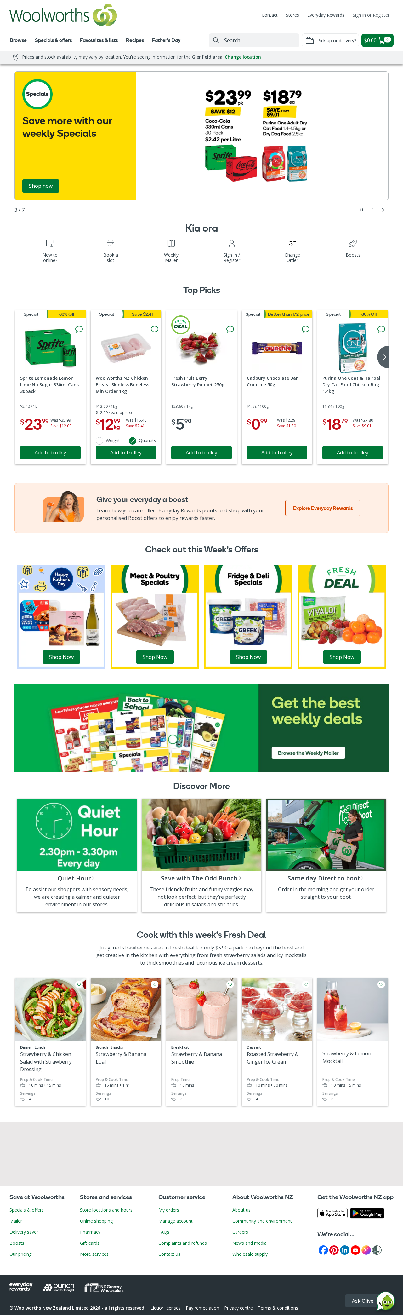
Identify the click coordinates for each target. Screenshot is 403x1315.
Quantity (147, 440)
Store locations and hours (106, 1210)
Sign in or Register (371, 15)
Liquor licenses (165, 1308)
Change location (243, 57)
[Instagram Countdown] (366, 1250)
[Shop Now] (61, 616)
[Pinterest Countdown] (334, 1250)
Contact (270, 15)
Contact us (169, 1254)
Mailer (15, 1221)
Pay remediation (202, 1308)
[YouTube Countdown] (355, 1250)
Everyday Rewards (325, 15)
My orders (168, 1210)
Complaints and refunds (182, 1243)
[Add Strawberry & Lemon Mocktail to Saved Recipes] (381, 984)
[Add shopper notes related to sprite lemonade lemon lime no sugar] (79, 329)
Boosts (16, 1243)
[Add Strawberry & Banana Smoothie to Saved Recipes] (230, 984)
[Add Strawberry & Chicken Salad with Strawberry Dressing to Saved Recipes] (79, 984)
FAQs (163, 1232)
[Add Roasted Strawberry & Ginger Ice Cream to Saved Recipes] (305, 984)
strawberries (137, 947)
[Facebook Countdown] (323, 1250)
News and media (249, 1243)
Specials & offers (26, 1210)
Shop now (41, 185)
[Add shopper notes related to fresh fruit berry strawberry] (230, 329)
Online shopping (96, 1221)
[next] (383, 357)
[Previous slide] (372, 210)
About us (241, 1210)
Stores (292, 15)
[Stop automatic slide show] (362, 210)
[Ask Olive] (385, 1302)
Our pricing (20, 1254)
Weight (113, 440)
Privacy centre (238, 1308)
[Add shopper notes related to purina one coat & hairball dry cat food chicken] (381, 329)
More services (94, 1254)
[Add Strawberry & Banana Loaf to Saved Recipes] (154, 984)
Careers (240, 1232)
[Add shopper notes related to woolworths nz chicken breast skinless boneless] (154, 329)
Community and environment (262, 1221)
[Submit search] (216, 40)
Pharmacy (90, 1232)
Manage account (175, 1221)
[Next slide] (383, 210)
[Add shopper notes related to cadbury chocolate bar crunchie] (305, 329)
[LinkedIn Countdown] (344, 1250)
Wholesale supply (250, 1254)
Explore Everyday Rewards (323, 508)
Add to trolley (50, 452)
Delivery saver (23, 1232)
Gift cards (89, 1243)
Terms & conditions (278, 1308)
